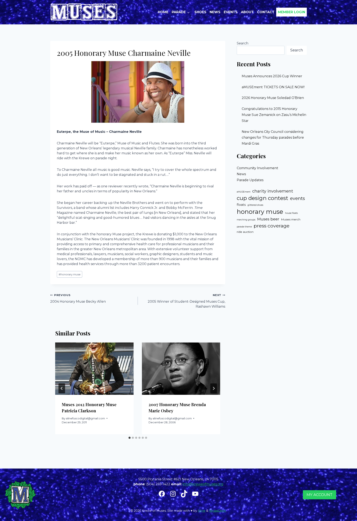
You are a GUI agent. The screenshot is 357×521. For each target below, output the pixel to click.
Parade (179, 12)
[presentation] (94, 369)
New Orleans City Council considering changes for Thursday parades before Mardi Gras (273, 138)
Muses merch (290, 219)
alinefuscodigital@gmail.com (85, 418)
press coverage (271, 226)
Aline (201, 511)
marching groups (246, 219)
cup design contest (262, 198)
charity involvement (272, 191)
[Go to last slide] (61, 388)
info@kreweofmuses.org (203, 484)
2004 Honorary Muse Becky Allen (78, 298)
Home (163, 12)
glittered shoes (255, 205)
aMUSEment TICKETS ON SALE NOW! (273, 87)
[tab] (130, 438)
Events (231, 12)
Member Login (291, 12)
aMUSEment (243, 191)
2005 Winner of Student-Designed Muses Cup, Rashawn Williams (186, 301)
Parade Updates (250, 180)
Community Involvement (257, 168)
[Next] (213, 388)
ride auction (245, 231)
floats (241, 205)
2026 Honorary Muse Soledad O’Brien (273, 98)
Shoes (200, 12)
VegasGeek (217, 511)
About (247, 12)
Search (242, 43)
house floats (291, 213)
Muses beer (268, 219)
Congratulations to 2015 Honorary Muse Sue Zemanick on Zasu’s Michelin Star (274, 115)
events (297, 198)
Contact (266, 12)
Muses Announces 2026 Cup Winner (272, 76)
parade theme (244, 226)
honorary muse (70, 274)
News (215, 12)
